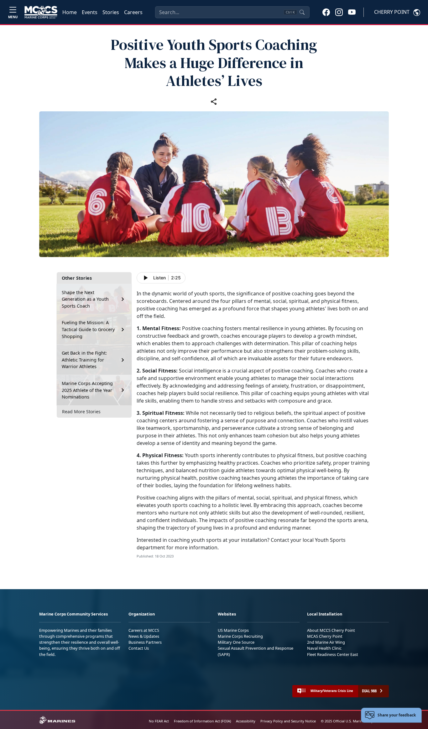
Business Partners (145, 642)
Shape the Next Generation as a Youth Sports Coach (85, 299)
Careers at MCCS (143, 630)
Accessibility (245, 721)
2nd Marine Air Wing (326, 642)
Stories (110, 12)
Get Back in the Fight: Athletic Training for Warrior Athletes (84, 359)
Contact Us (138, 648)
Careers (133, 12)
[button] (326, 11)
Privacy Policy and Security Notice (288, 721)
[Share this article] (214, 101)
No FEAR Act (159, 721)
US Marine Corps (233, 630)
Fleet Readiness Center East (332, 654)
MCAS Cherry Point (324, 636)
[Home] (40, 12)
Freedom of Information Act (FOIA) (202, 721)
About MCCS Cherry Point (331, 630)
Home (69, 12)
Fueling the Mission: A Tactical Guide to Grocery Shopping (88, 329)
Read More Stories (81, 412)
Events (89, 12)
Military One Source (236, 642)
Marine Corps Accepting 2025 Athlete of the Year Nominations (87, 390)
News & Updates (143, 636)
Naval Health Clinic (324, 648)
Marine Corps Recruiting (240, 636)
